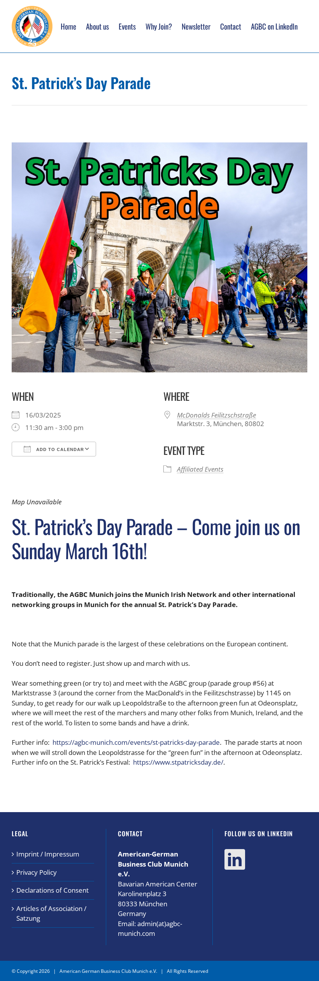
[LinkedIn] (234, 859)
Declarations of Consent (52, 890)
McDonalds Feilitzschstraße (216, 415)
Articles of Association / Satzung (51, 913)
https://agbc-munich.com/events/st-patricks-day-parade (136, 742)
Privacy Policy (36, 872)
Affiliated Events (200, 469)
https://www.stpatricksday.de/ (178, 762)
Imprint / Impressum (47, 853)
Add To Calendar (59, 449)
